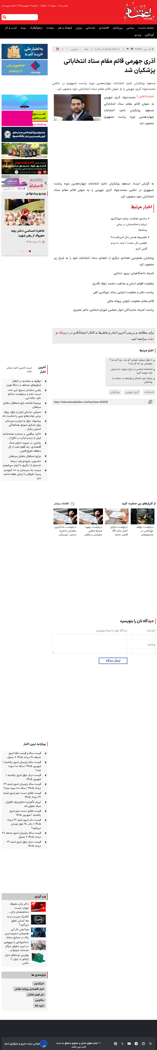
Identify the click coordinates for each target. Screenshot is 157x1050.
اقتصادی (104, 28)
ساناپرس (39, 1000)
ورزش (79, 28)
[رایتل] (25, 118)
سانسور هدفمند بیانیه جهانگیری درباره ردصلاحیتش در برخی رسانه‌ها (129, 224)
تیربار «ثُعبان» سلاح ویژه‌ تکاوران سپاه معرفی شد (23, 804)
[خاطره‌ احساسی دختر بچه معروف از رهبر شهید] (25, 212)
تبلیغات (43, 5)
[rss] (148, 1044)
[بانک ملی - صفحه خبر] (25, 51)
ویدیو (138, 35)
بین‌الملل (118, 28)
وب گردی (40, 896)
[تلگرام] (134, 1044)
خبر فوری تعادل (36, 994)
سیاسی (131, 28)
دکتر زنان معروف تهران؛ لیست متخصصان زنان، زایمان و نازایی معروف (16, 908)
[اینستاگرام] (141, 1044)
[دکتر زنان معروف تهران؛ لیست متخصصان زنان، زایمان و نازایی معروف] (38, 907)
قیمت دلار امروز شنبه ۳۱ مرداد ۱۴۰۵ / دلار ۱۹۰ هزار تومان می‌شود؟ (24, 824)
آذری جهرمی (132, 392)
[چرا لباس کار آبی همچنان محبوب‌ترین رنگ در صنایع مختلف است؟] (38, 932)
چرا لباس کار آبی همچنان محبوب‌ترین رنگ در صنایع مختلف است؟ (16, 934)
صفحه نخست (146, 28)
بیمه (24, 28)
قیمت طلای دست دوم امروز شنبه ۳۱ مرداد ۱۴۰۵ (22, 795)
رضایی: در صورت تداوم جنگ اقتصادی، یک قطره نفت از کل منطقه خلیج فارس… (24, 447)
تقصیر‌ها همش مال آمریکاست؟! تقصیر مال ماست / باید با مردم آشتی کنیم (129, 243)
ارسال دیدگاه (113, 661)
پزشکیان (115, 392)
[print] (127, 49)
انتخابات (149, 392)
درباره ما (52, 5)
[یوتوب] (127, 1044)
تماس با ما (63, 5)
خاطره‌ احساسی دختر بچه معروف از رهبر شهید (28, 233)
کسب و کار (11, 28)
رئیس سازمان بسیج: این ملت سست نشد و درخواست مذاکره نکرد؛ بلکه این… (24, 394)
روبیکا (63, 332)
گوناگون (149, 35)
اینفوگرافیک (36, 28)
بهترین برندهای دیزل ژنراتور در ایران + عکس (17, 959)
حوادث (50, 28)
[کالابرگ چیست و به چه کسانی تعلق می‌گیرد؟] (38, 920)
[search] (4, 17)
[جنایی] (25, 166)
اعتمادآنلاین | (145, 96)
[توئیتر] (120, 1044)
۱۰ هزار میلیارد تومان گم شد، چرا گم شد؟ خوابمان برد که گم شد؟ (131, 361)
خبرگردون (39, 983)
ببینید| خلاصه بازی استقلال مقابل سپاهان (22, 405)
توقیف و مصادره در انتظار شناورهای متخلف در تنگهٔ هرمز (24, 383)
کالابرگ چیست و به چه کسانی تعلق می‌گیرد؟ (18, 921)
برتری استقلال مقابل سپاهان (25, 456)
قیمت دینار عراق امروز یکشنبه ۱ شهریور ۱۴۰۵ (23, 777)
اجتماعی (91, 28)
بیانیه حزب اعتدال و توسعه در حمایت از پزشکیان (132, 380)
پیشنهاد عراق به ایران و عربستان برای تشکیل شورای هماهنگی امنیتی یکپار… (23, 425)
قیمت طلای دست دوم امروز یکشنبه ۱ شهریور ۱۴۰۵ (25, 813)
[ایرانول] (25, 150)
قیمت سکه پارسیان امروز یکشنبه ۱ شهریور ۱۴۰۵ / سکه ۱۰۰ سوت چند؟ (22, 766)
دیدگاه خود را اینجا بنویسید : (111, 631)
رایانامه (151, 645)
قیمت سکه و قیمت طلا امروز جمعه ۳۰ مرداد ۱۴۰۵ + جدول (24, 755)
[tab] (30, 251)
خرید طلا (39, 1005)
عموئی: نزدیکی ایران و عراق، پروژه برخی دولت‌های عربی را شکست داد (21, 414)
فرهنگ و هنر (65, 28)
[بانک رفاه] (25, 182)
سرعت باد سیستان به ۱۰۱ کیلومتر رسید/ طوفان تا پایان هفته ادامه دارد (22, 474)
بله (150, 338)
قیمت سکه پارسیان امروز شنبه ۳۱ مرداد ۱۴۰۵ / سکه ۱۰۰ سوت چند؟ (22, 786)
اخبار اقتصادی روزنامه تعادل (29, 989)
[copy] (150, 402)
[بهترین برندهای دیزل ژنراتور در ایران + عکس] (38, 958)
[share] (57, 49)
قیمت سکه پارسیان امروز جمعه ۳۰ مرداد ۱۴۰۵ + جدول (21, 835)
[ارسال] (131, 49)
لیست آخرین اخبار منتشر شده (19, 369)
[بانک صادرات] (25, 102)
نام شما (151, 631)
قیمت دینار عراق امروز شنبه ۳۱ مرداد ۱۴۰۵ (24, 844)
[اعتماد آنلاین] (139, 12)
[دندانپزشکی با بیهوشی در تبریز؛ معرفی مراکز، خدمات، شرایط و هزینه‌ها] (38, 945)
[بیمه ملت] (25, 67)
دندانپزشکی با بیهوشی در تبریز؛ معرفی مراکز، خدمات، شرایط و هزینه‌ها (16, 946)
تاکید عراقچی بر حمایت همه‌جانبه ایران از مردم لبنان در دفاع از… (22, 436)
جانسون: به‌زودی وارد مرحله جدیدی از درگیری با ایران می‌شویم (22, 463)
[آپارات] (114, 1044)
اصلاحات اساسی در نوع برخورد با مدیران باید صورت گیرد (131, 371)
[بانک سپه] (25, 134)
